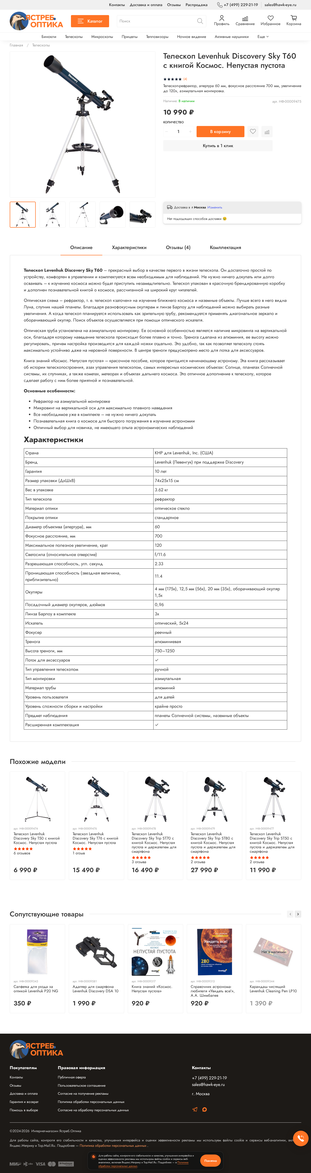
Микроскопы (102, 36)
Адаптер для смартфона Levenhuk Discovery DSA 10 (96, 989)
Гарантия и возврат (24, 1101)
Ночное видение (191, 36)
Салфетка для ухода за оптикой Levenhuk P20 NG (36, 989)
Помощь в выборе (24, 1110)
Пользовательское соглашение (81, 1085)
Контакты (117, 5)
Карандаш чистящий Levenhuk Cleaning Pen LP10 (273, 989)
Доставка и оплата (146, 5)
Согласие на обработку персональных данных (93, 1110)
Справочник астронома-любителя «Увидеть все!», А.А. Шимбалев (213, 991)
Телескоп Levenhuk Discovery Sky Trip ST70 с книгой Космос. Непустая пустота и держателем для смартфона (154, 842)
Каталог (94, 21)
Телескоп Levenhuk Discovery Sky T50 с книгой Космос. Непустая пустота (37, 838)
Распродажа (196, 5)
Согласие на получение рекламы (83, 1093)
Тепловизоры (157, 36)
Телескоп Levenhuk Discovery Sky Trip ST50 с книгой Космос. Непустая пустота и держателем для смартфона (272, 842)
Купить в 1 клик (218, 146)
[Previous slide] (17, 124)
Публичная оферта (72, 1077)
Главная (16, 45)
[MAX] (204, 1110)
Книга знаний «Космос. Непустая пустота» (152, 989)
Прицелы (130, 36)
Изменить (214, 207)
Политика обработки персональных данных (91, 1101)
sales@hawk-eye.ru (280, 5)
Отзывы (174, 5)
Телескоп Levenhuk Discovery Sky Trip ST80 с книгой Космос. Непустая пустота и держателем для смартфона (213, 842)
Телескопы (74, 36)
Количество (173, 122)
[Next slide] (148, 124)
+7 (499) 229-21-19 (241, 5)
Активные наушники (232, 36)
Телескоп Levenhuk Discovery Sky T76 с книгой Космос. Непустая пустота (95, 838)
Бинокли (49, 36)
